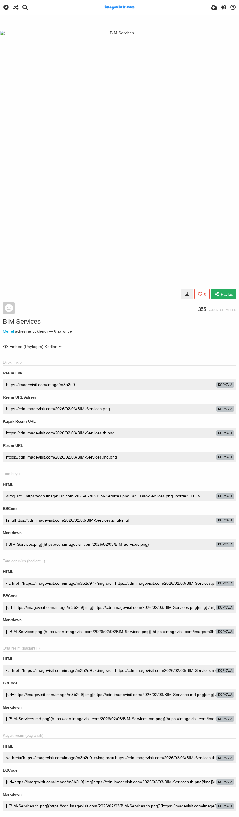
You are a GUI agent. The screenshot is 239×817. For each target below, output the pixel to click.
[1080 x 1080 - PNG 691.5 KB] (187, 294)
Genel (8, 331)
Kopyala (225, 384)
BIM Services (22, 321)
